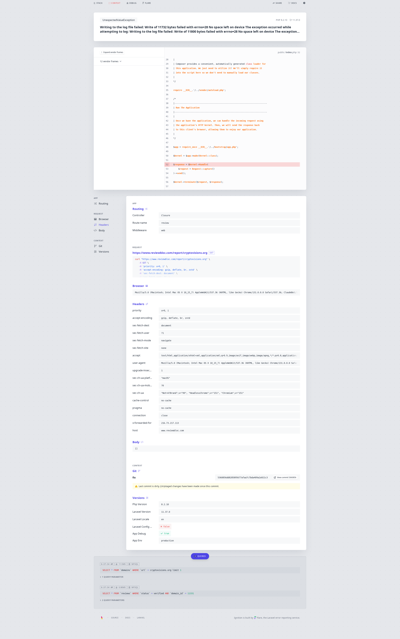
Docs (127, 617)
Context (98, 240)
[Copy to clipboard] (296, 215)
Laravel (141, 617)
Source (114, 617)
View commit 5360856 (286, 477)
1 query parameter (112, 577)
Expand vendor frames (113, 52)
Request (98, 213)
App (96, 198)
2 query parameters (113, 600)
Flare (259, 617)
